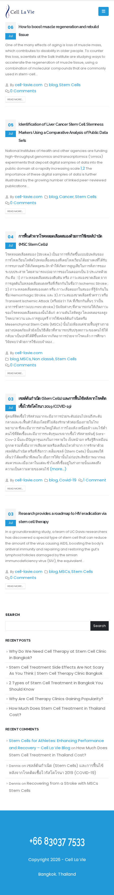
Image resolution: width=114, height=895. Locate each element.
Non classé (43, 359)
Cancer (66, 196)
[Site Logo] (19, 11)
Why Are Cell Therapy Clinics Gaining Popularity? (56, 698)
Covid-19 (67, 480)
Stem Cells (70, 84)
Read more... (15, 99)
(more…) (58, 469)
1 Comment (94, 480)
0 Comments (23, 91)
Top (108, 887)
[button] (103, 11)
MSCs (25, 359)
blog (53, 84)
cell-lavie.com (28, 84)
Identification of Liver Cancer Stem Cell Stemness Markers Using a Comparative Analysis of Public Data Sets (63, 132)
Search (12, 614)
